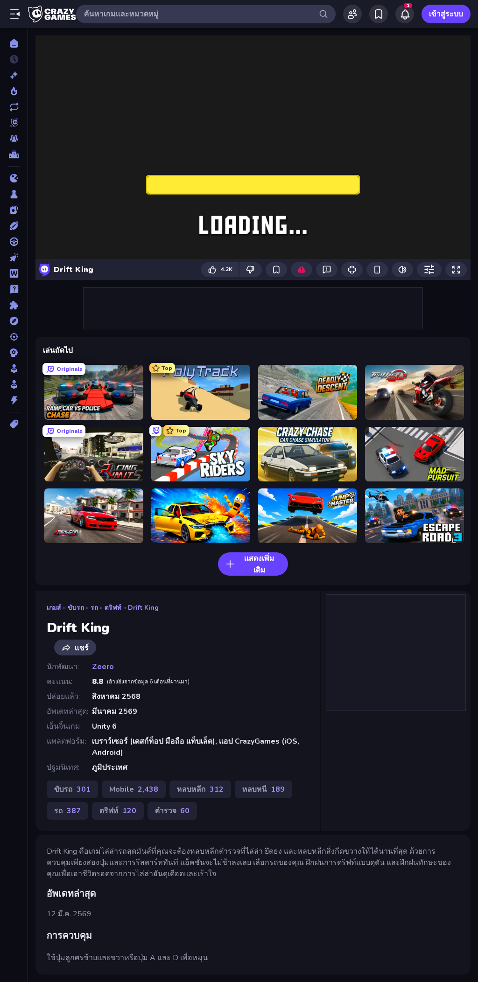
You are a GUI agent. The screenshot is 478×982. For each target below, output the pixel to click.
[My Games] (378, 14)
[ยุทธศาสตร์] (14, 353)
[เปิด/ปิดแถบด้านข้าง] (15, 14)
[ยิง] (14, 337)
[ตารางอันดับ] (14, 154)
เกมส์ (54, 607)
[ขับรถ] (14, 242)
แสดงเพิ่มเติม (259, 564)
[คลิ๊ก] (14, 257)
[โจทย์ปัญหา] (14, 289)
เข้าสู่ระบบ (446, 14)
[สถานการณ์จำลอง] (14, 368)
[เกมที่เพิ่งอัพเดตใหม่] (14, 107)
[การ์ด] (14, 210)
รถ (94, 607)
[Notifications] (404, 14)
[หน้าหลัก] (14, 43)
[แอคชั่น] (14, 400)
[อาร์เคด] (14, 384)
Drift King (143, 607)
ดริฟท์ (113, 607)
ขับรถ (76, 607)
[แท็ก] (14, 424)
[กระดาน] (14, 194)
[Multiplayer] (14, 138)
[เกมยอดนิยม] (14, 91)
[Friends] (352, 14)
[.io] (14, 178)
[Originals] (14, 123)
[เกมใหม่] (14, 75)
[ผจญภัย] (14, 321)
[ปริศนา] (14, 305)
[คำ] (14, 273)
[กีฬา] (14, 226)
